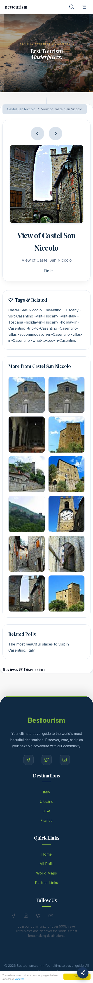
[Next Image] (55, 133)
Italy (46, 792)
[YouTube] (51, 916)
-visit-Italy (67, 316)
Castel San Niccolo (21, 109)
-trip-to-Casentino (41, 328)
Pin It (48, 271)
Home (46, 854)
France (46, 820)
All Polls (46, 863)
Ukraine (46, 801)
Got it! (77, 976)
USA (46, 811)
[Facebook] (28, 760)
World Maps (46, 873)
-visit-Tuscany (46, 316)
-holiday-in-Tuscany (41, 322)
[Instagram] (65, 760)
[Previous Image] (37, 133)
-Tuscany (71, 310)
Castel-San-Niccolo (25, 310)
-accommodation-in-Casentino (44, 334)
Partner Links (46, 882)
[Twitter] (47, 760)
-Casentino (52, 310)
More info (19, 979)
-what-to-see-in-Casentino (53, 340)
